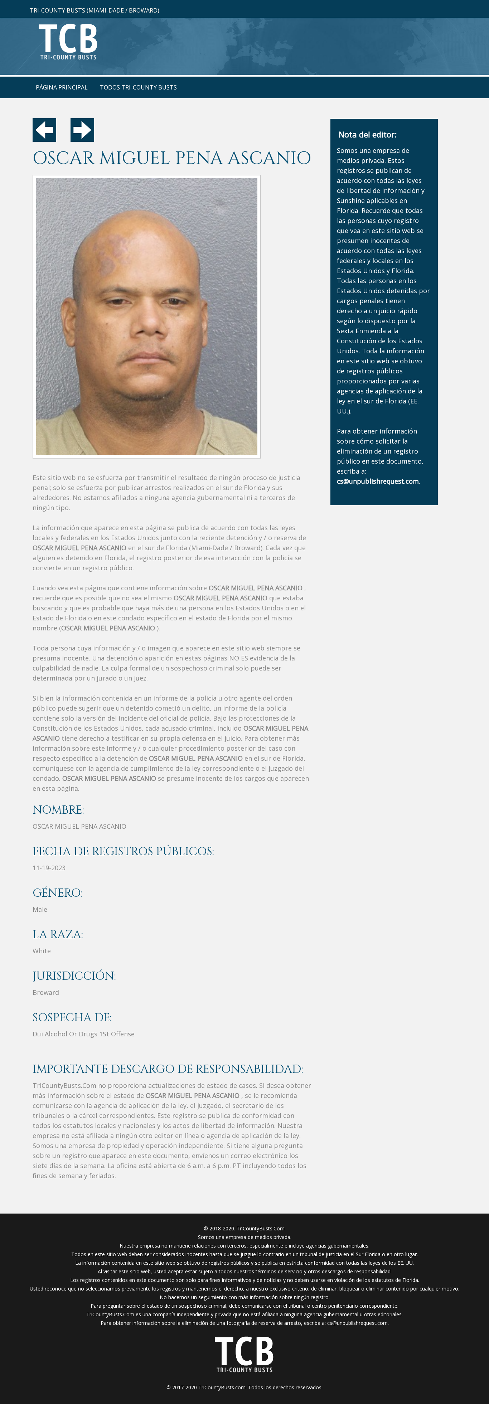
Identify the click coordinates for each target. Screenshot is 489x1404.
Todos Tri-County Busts (138, 87)
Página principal (62, 87)
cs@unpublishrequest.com (357, 1323)
